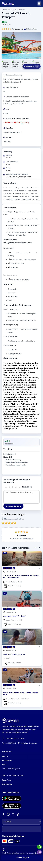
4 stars (16, 487)
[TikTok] (17, 814)
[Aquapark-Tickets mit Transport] (21, 45)
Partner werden (7, 784)
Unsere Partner (6, 780)
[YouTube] (13, 814)
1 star (6, 487)
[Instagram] (8, 814)
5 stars (19, 487)
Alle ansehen (31, 66)
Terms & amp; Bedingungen (11, 769)
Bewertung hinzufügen (13, 506)
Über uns (5, 756)
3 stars (12, 487)
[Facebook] (3, 814)
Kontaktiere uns (7, 760)
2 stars (9, 487)
